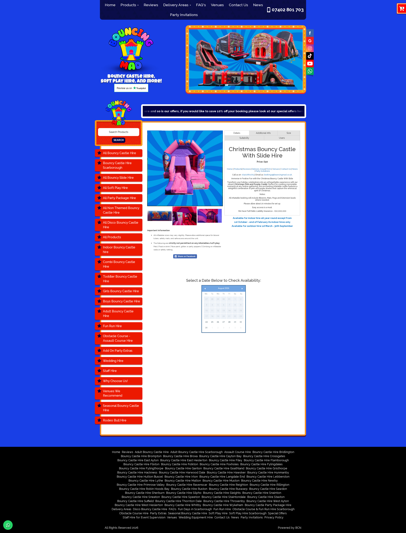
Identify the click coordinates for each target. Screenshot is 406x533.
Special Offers (283, 111)
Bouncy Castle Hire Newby (259, 480)
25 (212, 322)
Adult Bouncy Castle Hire (118, 313)
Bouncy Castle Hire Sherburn (144, 492)
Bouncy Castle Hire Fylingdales (261, 464)
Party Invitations (184, 15)
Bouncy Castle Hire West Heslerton (139, 505)
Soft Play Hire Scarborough (247, 513)
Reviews (151, 5)
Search (119, 140)
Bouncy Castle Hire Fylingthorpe (141, 468)
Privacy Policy (273, 517)
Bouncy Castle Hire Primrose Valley (141, 484)
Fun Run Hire (112, 326)
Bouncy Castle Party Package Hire (268, 505)
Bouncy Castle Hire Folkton (179, 464)
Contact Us (238, 5)
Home (110, 5)
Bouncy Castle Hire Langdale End (222, 476)
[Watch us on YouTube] (310, 63)
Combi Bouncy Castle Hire (119, 264)
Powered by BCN (289, 527)
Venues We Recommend (112, 393)
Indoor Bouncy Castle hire (119, 249)
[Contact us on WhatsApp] (8, 525)
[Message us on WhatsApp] (310, 71)
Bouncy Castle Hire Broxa (180, 456)
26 (218, 322)
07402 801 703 (288, 9)
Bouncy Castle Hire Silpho (183, 492)
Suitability (244, 138)
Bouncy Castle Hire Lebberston (267, 476)
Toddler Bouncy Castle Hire (120, 279)
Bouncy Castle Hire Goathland (223, 468)
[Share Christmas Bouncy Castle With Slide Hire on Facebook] (185, 256)
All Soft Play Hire (115, 188)
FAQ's (201, 5)
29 (235, 322)
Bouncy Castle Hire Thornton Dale (178, 501)
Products (129, 5)
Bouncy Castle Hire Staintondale (224, 497)
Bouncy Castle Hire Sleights (222, 492)
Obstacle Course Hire (133, 513)
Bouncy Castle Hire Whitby (182, 505)
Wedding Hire (113, 361)
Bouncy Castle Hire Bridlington (273, 452)
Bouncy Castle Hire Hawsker (226, 472)
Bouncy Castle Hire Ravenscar (186, 484)
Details (236, 133)
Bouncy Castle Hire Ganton (183, 468)
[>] (242, 288)
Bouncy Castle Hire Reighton (228, 484)
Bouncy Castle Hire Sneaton (141, 497)
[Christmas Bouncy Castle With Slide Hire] (185, 168)
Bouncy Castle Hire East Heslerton (183, 460)
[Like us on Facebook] (310, 32)
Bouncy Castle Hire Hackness (137, 472)
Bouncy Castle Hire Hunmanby (268, 472)
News (258, 5)
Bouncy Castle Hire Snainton (261, 492)
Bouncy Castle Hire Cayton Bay (220, 456)
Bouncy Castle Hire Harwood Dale (182, 472)
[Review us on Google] (310, 40)
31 (206, 328)
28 (229, 322)
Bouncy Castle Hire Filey (225, 460)
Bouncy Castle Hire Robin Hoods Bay (144, 488)
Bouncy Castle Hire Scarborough (117, 165)
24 (206, 322)
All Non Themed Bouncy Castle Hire (121, 210)
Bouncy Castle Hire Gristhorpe (266, 468)
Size (289, 133)
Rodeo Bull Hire (114, 420)
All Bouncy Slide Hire (118, 178)
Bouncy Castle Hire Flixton (141, 464)
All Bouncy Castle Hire (119, 153)
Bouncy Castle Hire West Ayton (267, 501)
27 (224, 322)
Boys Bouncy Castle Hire (121, 301)
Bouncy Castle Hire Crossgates (264, 456)
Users (282, 138)
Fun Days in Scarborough (195, 509)
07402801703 (248, 175)
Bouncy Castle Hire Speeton (180, 497)
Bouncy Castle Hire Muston (221, 480)
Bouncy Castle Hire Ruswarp (228, 488)
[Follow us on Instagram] (310, 48)
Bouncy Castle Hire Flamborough (266, 460)
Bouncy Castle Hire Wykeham (223, 505)
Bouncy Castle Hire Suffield (135, 501)
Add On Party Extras (117, 351)
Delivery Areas (176, 5)
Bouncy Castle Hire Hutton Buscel (140, 476)
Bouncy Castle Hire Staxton (266, 497)
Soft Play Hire (218, 513)
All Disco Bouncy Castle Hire (120, 225)
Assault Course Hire (237, 452)
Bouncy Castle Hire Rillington (269, 484)
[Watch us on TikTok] (310, 55)
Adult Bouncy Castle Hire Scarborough (196, 452)
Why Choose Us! (115, 381)
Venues (217, 5)
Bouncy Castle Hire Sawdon (268, 488)
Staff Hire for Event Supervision (144, 517)
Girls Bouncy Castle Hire (121, 291)
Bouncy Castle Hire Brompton (141, 456)
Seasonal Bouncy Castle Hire (121, 408)
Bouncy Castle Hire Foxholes (219, 464)
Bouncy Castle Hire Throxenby (224, 501)
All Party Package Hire (119, 198)
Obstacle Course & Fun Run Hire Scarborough (263, 509)
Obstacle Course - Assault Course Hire (118, 338)
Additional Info (263, 133)
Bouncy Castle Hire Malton (183, 480)
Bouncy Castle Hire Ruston (189, 488)
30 (241, 322)
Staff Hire (110, 371)
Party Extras (158, 513)
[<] (205, 288)
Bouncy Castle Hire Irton (181, 476)
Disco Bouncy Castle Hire (150, 509)
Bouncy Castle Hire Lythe (145, 480)
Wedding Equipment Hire (196, 517)
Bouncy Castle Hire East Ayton (138, 460)
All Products (112, 237)
